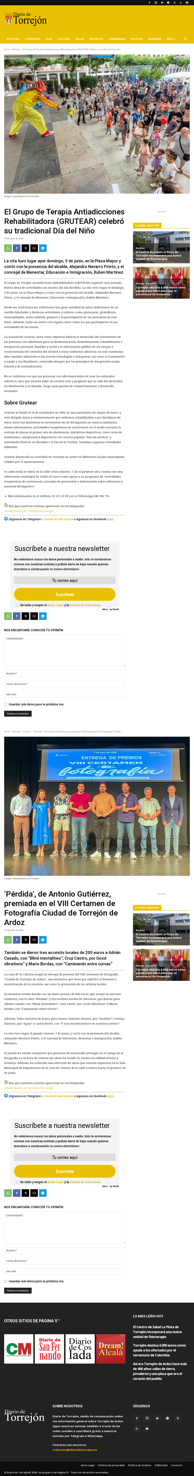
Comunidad (117, 39)
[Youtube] (187, 2)
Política (137, 39)
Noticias (13, 39)
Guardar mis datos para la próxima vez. (36, 704)
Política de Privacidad (85, 605)
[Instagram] (156, 2)
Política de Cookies (139, 1465)
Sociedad (154, 39)
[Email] (34, 248)
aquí (110, 519)
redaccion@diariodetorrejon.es (74, 1450)
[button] (185, 39)
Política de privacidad (111, 1465)
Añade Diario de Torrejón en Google (29, 511)
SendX (116, 609)
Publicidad (161, 1465)
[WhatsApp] (181, 2)
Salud (79, 39)
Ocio (49, 39)
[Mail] (162, 2)
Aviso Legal (55, 605)
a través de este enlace (57, 519)
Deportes (96, 39)
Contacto (176, 1465)
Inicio (7, 49)
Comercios (32, 39)
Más (170, 39)
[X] (174, 2)
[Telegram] (168, 2)
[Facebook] (149, 2)
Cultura (64, 39)
